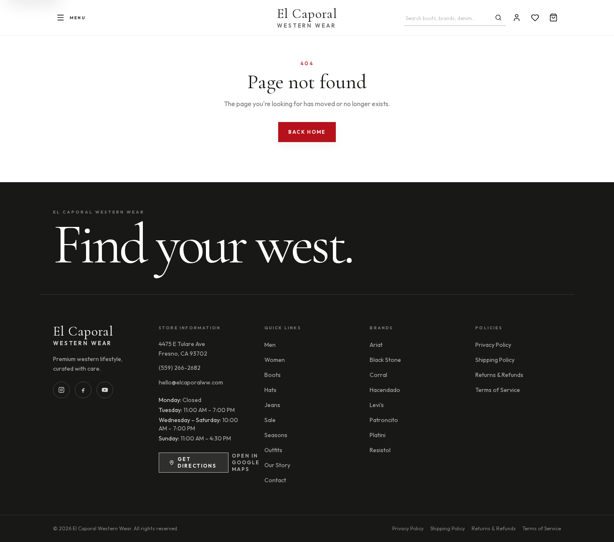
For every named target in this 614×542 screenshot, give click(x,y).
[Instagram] (61, 390)
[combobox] (447, 18)
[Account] (516, 17)
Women (274, 360)
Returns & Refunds (499, 375)
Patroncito (384, 420)
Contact (275, 480)
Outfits (273, 450)
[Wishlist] (535, 17)
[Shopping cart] (553, 17)
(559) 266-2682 (179, 368)
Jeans (272, 405)
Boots (272, 375)
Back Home (306, 132)
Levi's (377, 405)
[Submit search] (498, 17)
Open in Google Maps (246, 462)
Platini (378, 435)
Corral (378, 375)
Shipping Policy (495, 360)
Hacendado (385, 390)
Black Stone (385, 360)
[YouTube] (104, 390)
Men (270, 345)
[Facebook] (83, 390)
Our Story (277, 465)
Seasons (275, 435)
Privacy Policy (493, 345)
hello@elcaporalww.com (191, 382)
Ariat (376, 345)
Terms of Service (497, 390)
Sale (270, 420)
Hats (270, 390)
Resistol (380, 450)
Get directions (197, 462)
